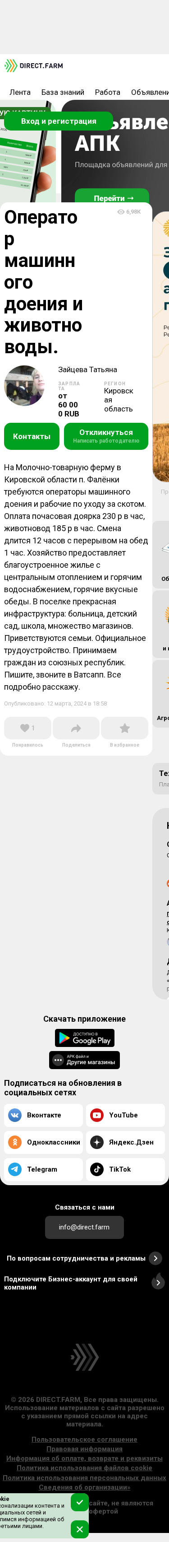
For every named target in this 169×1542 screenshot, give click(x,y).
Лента (20, 92)
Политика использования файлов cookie (84, 1468)
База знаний (62, 92)
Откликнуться (106, 436)
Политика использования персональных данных (84, 1478)
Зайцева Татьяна (87, 369)
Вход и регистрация (58, 121)
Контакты (31, 436)
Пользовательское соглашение (84, 1439)
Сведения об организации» (85, 1487)
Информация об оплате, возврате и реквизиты (84, 1458)
